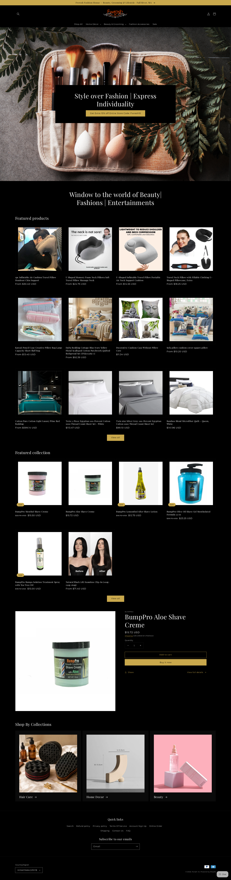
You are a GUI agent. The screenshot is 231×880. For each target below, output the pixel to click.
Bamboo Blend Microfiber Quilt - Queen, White (188, 422)
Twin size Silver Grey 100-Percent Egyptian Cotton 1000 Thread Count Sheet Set (138, 422)
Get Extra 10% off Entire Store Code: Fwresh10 (115, 113)
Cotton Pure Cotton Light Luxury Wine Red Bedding (37, 422)
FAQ (128, 831)
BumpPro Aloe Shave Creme (80, 511)
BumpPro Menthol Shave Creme (31, 511)
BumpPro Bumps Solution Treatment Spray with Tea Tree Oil (37, 583)
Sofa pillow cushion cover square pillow (187, 347)
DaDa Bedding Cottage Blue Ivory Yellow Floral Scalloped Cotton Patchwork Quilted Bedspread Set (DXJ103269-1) (88, 350)
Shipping (129, 636)
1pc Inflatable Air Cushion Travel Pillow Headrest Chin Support (35, 279)
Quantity (129, 640)
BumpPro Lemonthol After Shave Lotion (136, 511)
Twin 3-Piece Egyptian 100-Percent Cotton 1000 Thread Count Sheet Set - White (88, 422)
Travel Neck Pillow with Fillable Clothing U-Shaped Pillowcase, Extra (190, 279)
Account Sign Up (138, 826)
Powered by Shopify (208, 872)
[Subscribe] (137, 846)
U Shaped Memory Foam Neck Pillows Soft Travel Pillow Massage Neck (87, 279)
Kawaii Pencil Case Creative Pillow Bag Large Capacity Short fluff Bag (38, 349)
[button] (18, 14)
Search (70, 826)
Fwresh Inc (196, 872)
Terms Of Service (118, 826)
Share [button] (131, 672)
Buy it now (166, 662)
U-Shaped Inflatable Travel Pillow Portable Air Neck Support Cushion (138, 279)
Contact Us (118, 831)
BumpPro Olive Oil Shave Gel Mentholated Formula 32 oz (188, 513)
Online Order (155, 826)
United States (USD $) (27, 870)
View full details (195, 672)
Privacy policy (100, 826)
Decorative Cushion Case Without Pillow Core (137, 349)
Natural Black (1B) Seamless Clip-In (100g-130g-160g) (88, 583)
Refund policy (83, 826)
